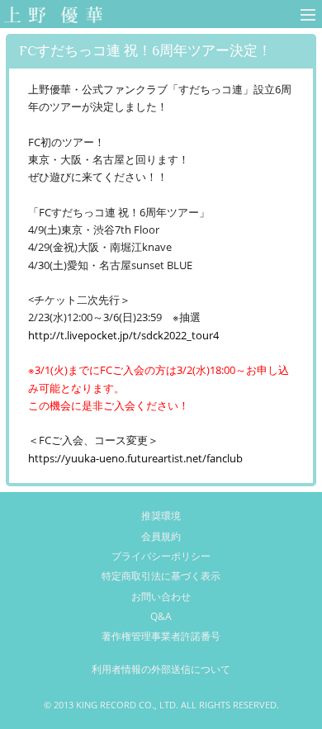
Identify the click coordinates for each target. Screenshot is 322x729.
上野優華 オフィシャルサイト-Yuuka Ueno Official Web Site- (50, 16)
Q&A (161, 616)
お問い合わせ (161, 596)
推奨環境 (161, 516)
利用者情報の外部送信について (161, 669)
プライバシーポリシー (161, 556)
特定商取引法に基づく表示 (161, 576)
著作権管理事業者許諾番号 (161, 636)
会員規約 (161, 536)
